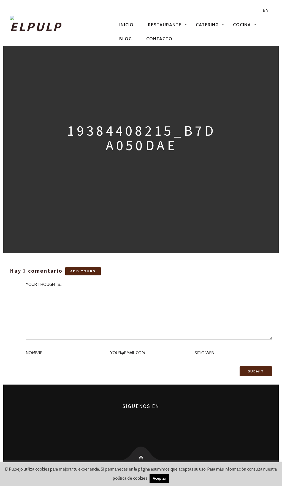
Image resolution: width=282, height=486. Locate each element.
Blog (125, 38)
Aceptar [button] (159, 478)
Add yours (83, 271)
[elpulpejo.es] (61, 24)
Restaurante (164, 24)
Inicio (126, 24)
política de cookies (130, 478)
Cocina (242, 24)
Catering (207, 24)
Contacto (159, 38)
